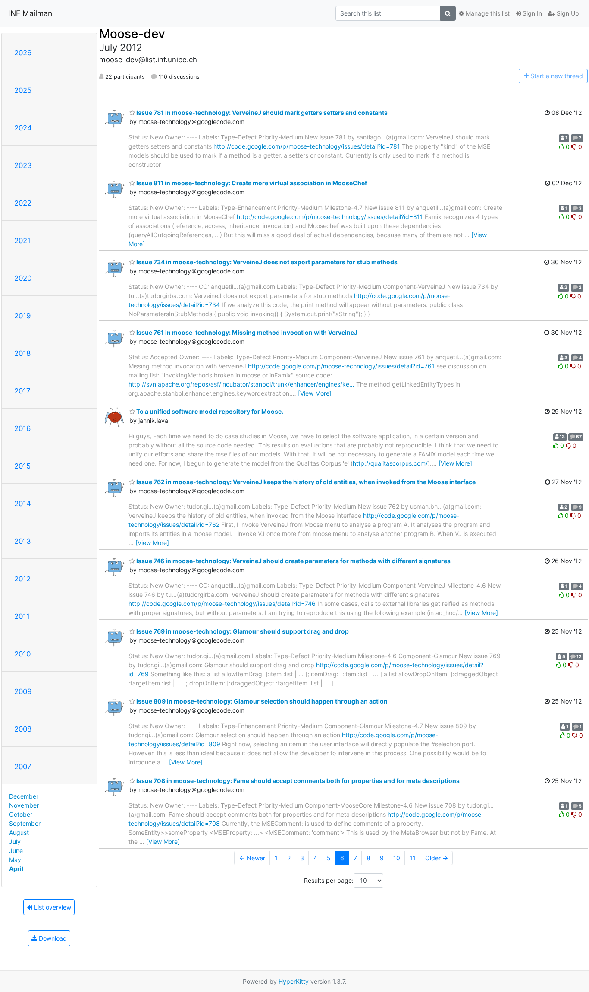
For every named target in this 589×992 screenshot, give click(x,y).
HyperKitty (294, 981)
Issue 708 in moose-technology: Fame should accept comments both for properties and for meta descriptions (297, 780)
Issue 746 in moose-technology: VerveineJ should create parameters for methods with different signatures (293, 560)
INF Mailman (30, 13)
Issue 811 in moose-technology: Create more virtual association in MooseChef (251, 183)
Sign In (531, 13)
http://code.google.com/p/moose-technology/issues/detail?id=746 (222, 603)
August (19, 832)
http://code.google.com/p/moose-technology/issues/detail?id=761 (341, 366)
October (20, 814)
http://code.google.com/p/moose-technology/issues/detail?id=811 (330, 216)
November (24, 805)
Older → (436, 858)
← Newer (252, 858)
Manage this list (487, 13)
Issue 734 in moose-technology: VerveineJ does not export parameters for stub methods (266, 262)
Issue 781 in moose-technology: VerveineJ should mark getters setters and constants (261, 112)
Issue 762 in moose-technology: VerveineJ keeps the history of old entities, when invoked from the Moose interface (305, 481)
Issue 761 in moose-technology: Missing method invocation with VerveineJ (246, 332)
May (15, 859)
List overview (51, 907)
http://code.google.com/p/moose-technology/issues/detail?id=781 (306, 146)
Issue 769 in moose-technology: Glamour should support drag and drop (242, 631)
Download (52, 938)
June (16, 850)
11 (413, 858)
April (16, 868)
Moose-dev (132, 33)
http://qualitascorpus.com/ (390, 463)
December (23, 796)
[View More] (315, 393)
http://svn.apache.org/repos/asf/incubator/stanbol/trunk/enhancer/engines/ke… (241, 384)
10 (396, 858)
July (15, 841)
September (25, 823)
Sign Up (567, 13)
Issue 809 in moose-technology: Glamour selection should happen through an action (261, 701)
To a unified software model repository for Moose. (209, 411)
